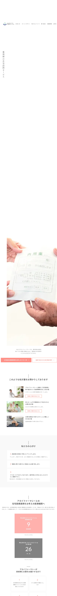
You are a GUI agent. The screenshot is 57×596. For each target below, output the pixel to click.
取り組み (43, 24)
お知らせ (18, 24)
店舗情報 (49, 24)
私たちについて (36, 24)
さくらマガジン (26, 24)
